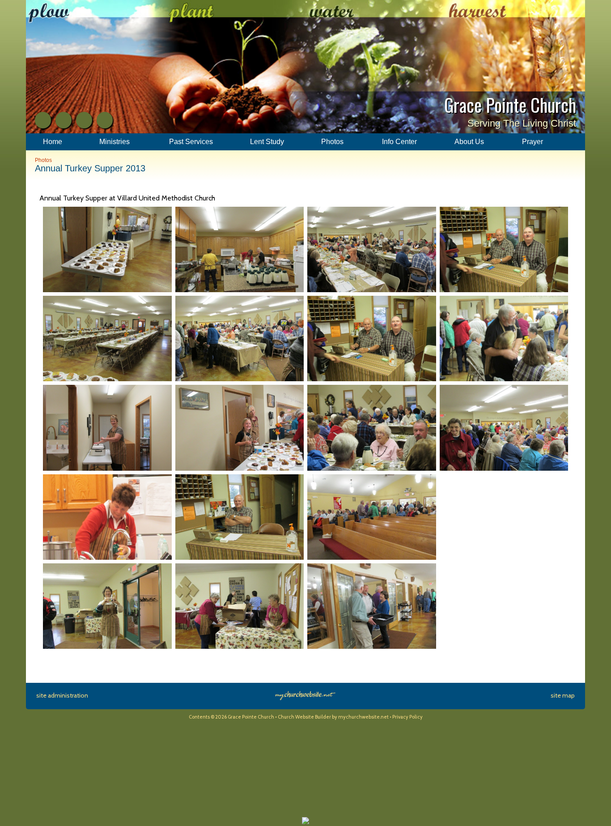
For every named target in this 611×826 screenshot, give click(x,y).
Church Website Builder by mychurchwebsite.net (333, 717)
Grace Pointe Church (510, 104)
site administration (62, 695)
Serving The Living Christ (521, 123)
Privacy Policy (407, 717)
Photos (43, 160)
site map (563, 695)
